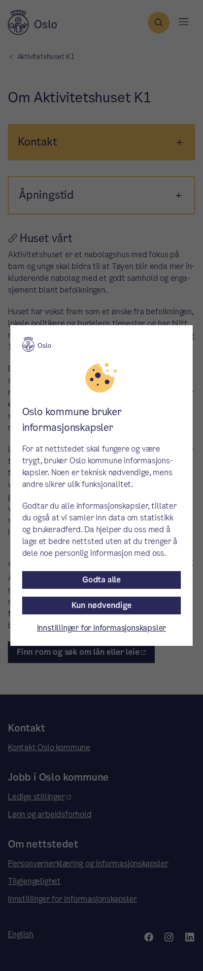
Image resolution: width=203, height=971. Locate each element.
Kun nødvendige (101, 605)
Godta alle (101, 579)
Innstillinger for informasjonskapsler (102, 628)
